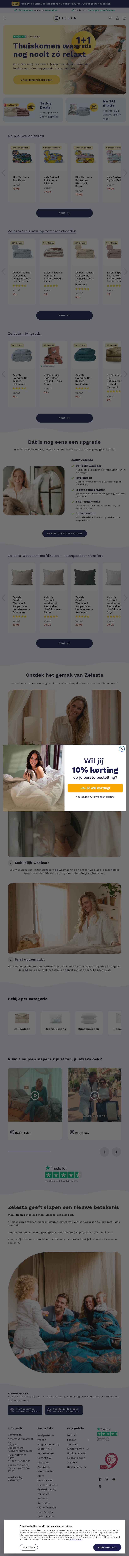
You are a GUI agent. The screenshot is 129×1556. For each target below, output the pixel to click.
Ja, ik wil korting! (95, 788)
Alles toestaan (107, 1547)
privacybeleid (76, 1539)
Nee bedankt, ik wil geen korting (95, 796)
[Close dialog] (122, 748)
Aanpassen (29, 1547)
